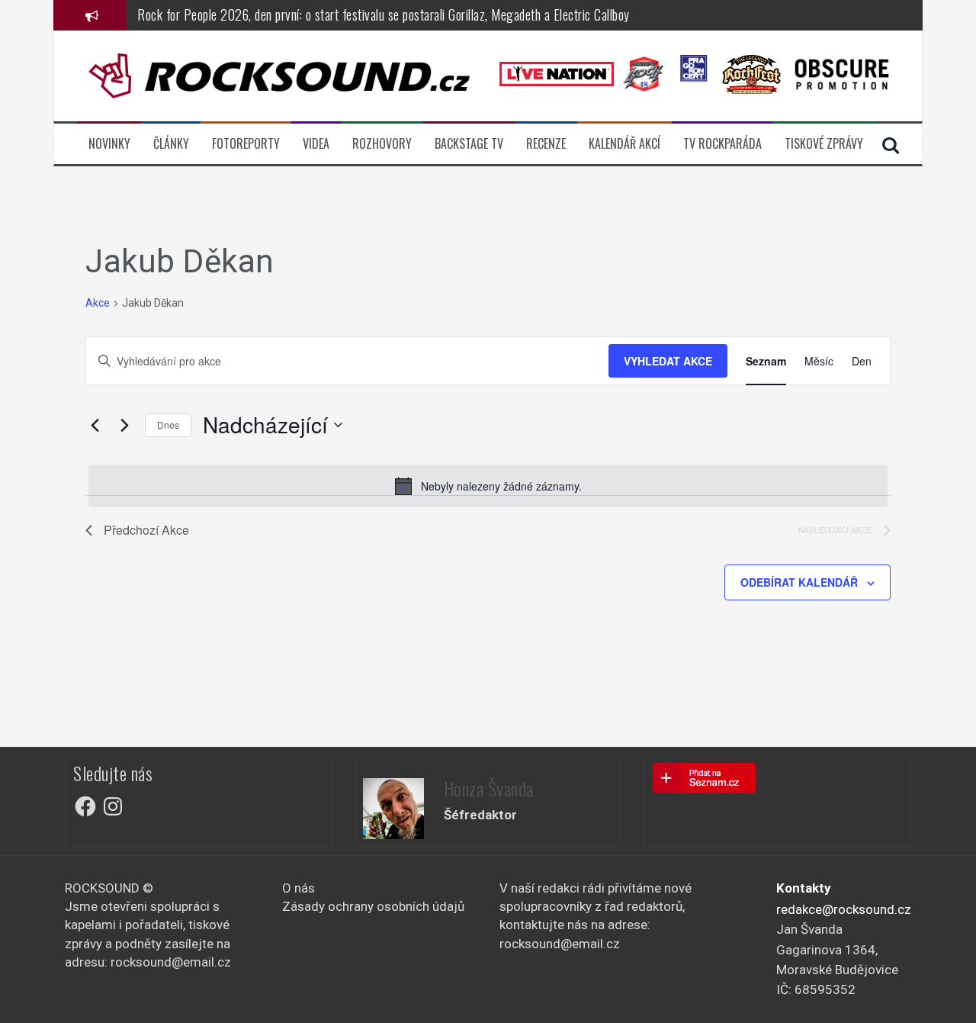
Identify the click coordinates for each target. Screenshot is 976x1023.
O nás (298, 888)
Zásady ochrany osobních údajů (373, 906)
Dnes (168, 424)
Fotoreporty (246, 144)
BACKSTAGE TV (469, 144)
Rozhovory (382, 144)
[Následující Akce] (124, 425)
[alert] (488, 486)
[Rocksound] (279, 74)
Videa (316, 144)
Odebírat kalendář (799, 582)
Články (171, 144)
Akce (97, 303)
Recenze (546, 144)
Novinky (109, 144)
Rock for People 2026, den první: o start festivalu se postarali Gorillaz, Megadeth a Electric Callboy (383, 14)
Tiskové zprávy (824, 144)
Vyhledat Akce (668, 360)
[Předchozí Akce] (94, 425)
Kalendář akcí (624, 144)
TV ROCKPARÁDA (722, 144)
